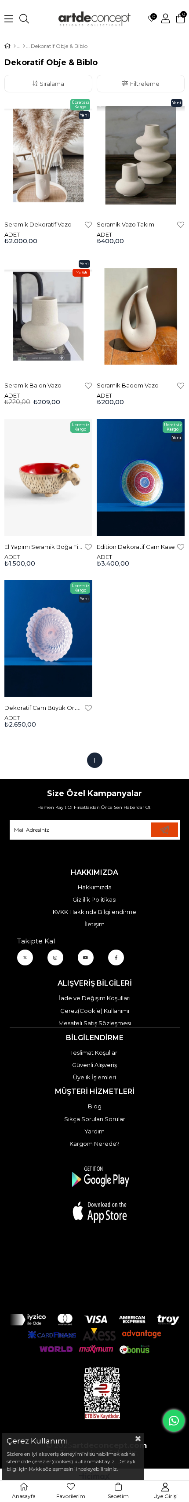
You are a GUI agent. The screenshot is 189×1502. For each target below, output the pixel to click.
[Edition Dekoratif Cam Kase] (141, 477)
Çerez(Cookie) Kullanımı (94, 1010)
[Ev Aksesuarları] (24, 46)
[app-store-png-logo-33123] (100, 1194)
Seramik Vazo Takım (125, 224)
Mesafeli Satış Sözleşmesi (94, 1023)
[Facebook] (116, 957)
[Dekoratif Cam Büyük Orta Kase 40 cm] (48, 638)
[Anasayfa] (15, 46)
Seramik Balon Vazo (33, 385)
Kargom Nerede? (94, 1143)
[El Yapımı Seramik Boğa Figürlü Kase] (48, 477)
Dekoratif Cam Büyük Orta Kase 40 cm (43, 707)
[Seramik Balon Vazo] (48, 316)
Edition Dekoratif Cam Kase (136, 546)
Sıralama (52, 83)
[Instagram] (55, 957)
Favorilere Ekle (88, 224)
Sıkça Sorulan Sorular (94, 1118)
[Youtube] (86, 957)
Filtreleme (145, 83)
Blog (95, 1106)
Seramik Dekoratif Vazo (38, 224)
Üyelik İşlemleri (94, 1077)
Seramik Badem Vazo (128, 385)
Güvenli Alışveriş (94, 1064)
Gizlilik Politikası (94, 899)
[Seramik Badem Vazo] (141, 316)
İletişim (94, 924)
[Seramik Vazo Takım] (141, 155)
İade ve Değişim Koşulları (95, 997)
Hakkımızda (95, 887)
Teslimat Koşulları (94, 1052)
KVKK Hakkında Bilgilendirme (94, 911)
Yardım (94, 1131)
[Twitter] (25, 957)
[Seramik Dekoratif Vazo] (48, 155)
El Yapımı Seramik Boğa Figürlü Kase (43, 546)
